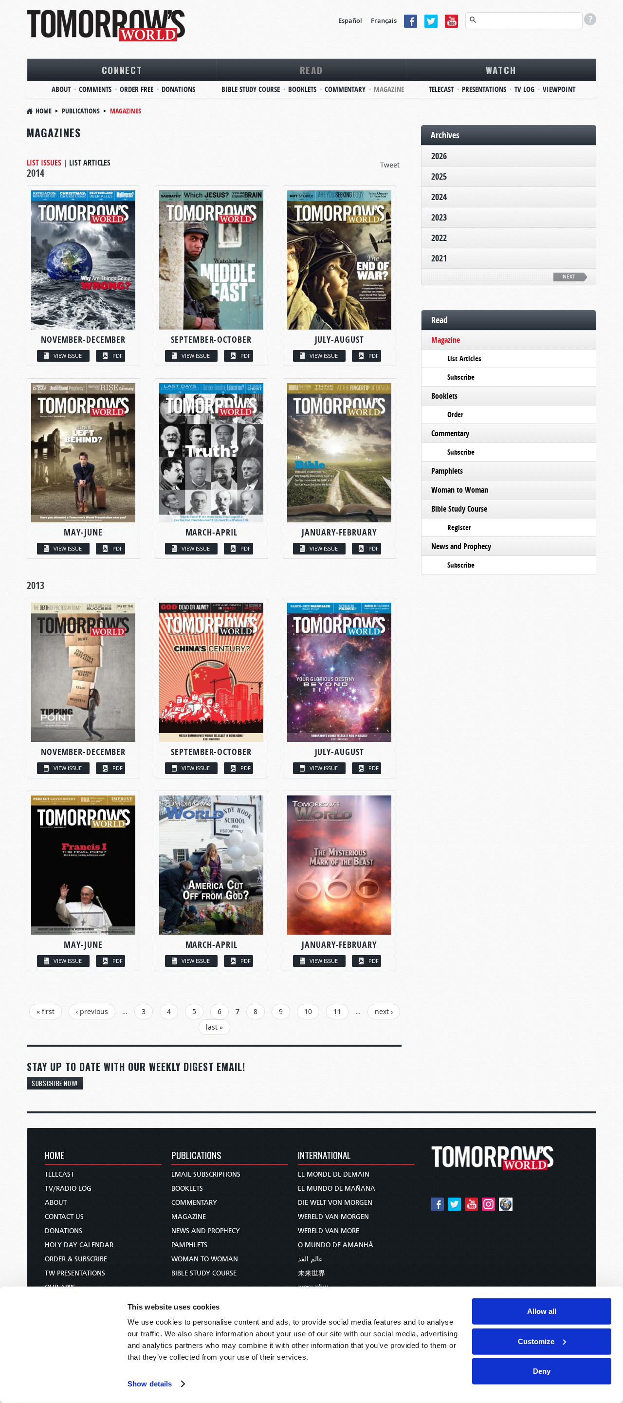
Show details (150, 1384)
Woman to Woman (459, 489)
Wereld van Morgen (333, 1217)
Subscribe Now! (55, 1083)
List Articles (89, 162)
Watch (501, 69)
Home (44, 110)
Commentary (345, 89)
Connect (122, 69)
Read (311, 69)
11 (337, 1011)
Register (459, 527)
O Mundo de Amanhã (335, 1245)
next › (384, 1011)
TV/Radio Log (68, 1188)
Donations (178, 89)
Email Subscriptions (205, 1174)
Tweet (390, 164)
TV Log (524, 89)
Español (350, 20)
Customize (536, 1341)
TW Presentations (75, 1273)
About (61, 89)
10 (308, 1011)
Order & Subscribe (76, 1259)
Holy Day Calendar (79, 1245)
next (569, 277)
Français (384, 20)
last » (214, 1027)
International (324, 1156)
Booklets (302, 89)
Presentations (484, 89)
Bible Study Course (250, 89)
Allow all (541, 1311)
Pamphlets (447, 470)
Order (455, 414)
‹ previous (92, 1011)
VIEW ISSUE (68, 355)
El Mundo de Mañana (336, 1188)
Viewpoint (559, 89)
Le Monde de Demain (333, 1174)
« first (46, 1011)
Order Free (136, 89)
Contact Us (64, 1217)
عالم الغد (310, 1259)
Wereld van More (328, 1231)
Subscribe (461, 377)
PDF (117, 355)
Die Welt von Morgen (335, 1203)
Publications (81, 110)
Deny (541, 1371)
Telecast (441, 89)
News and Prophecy (461, 546)
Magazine (389, 89)
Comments (95, 89)
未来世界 (311, 1273)
